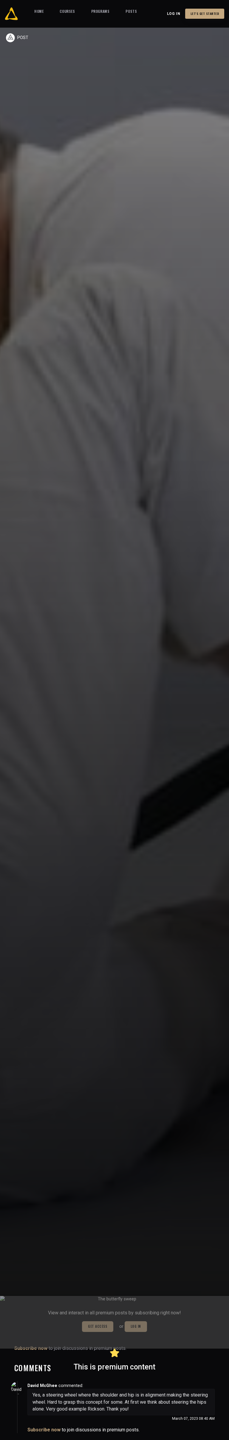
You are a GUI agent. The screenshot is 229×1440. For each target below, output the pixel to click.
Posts (131, 11)
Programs (100, 11)
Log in (173, 14)
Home (39, 11)
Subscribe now (44, 1430)
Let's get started (205, 13)
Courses (67, 11)
